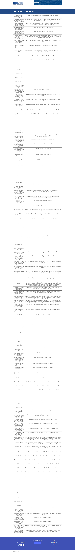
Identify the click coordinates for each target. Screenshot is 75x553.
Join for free (37, 543)
